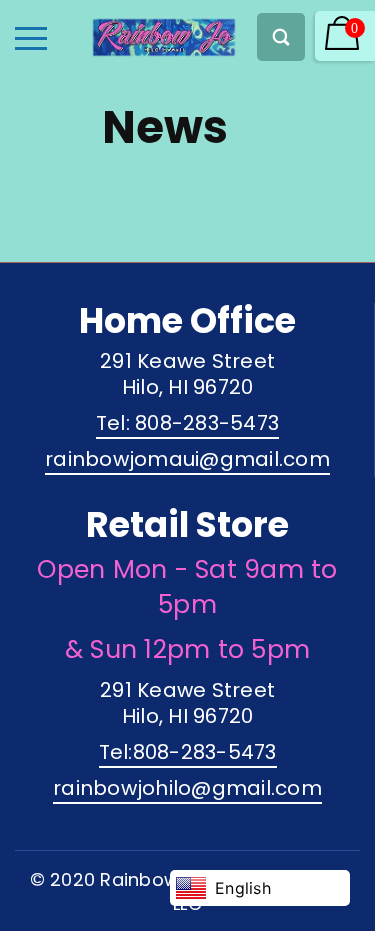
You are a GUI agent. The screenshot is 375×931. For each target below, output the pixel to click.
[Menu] (31, 38)
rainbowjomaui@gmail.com (187, 459)
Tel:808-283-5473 (188, 752)
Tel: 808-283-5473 (187, 423)
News (165, 127)
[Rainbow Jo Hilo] (129, 32)
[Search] (281, 37)
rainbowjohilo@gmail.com (187, 788)
